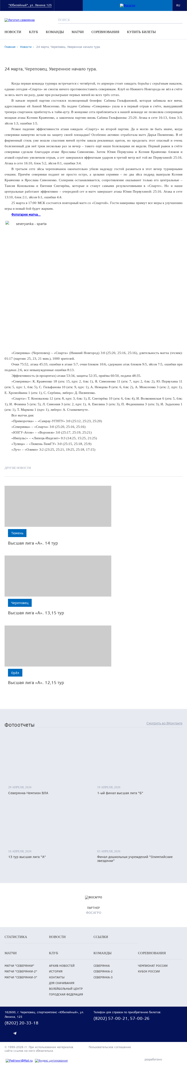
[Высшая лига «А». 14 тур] (58, 506)
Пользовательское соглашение (110, 1047)
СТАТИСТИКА (16, 937)
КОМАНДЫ (55, 32)
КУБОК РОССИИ (149, 971)
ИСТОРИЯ (55, 971)
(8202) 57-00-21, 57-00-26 (121, 1018)
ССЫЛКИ (101, 937)
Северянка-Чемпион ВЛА (28, 793)
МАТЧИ (78, 32)
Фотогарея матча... (26, 214)
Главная (10, 47)
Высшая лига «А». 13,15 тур (36, 612)
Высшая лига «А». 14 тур (33, 542)
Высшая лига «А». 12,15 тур (36, 682)
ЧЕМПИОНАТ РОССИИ (153, 965)
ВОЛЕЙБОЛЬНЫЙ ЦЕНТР (66, 988)
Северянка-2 (103, 971)
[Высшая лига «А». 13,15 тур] (58, 576)
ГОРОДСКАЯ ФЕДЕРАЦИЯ (66, 994)
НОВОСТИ (13, 32)
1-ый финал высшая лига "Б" (120, 793)
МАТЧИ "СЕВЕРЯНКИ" (19, 965)
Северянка (102, 965)
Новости (26, 47)
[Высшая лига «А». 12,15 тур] (58, 646)
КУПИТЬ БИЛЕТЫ (141, 32)
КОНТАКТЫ (57, 977)
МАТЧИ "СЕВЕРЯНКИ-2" (21, 971)
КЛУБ (33, 32)
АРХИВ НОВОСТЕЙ (62, 965)
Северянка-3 (103, 977)
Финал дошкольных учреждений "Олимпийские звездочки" (135, 859)
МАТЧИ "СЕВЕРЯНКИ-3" (21, 977)
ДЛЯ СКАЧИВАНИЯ (61, 983)
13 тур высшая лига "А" (27, 857)
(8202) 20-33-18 (21, 1022)
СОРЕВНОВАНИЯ (105, 32)
